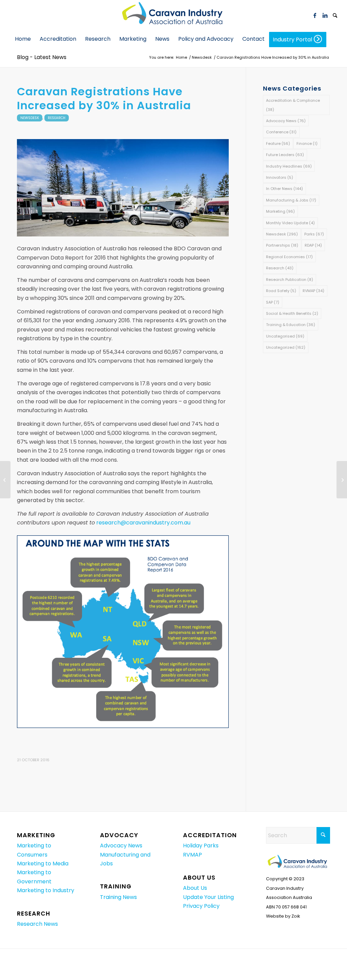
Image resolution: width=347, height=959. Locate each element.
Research (56, 117)
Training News (118, 897)
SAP (272, 302)
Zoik (295, 916)
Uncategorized (285, 347)
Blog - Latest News (41, 57)
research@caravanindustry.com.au (143, 522)
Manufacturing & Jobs (291, 200)
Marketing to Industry (45, 890)
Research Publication (289, 279)
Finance (307, 143)
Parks (314, 234)
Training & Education (290, 324)
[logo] (173, 15)
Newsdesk (29, 117)
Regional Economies (289, 257)
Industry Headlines (289, 166)
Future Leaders (285, 154)
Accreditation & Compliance (293, 105)
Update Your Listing (208, 897)
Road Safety (281, 290)
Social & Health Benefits (292, 313)
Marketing (280, 211)
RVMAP (313, 290)
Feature (278, 143)
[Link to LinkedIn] (325, 15)
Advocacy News (286, 120)
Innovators (279, 177)
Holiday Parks (201, 845)
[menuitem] (335, 15)
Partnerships (282, 245)
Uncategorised (285, 336)
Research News (37, 924)
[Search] (335, 16)
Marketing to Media (42, 863)
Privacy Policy (201, 906)
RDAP (313, 245)
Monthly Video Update (290, 223)
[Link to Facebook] (315, 15)
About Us (195, 888)
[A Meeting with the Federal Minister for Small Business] (5, 479)
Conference (281, 132)
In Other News (284, 188)
